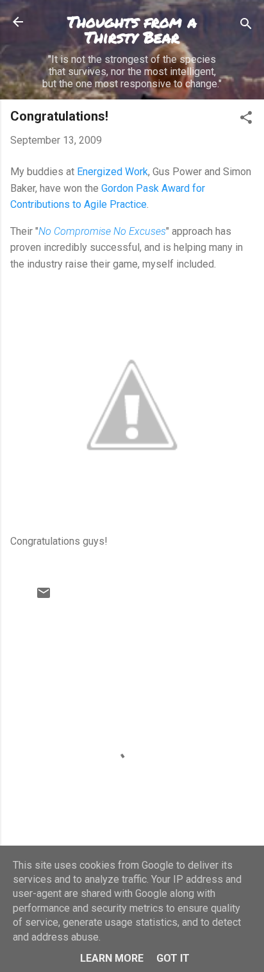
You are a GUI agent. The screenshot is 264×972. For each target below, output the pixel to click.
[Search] (246, 26)
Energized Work (112, 172)
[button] (246, 120)
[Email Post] (43, 597)
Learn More (112, 958)
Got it (173, 958)
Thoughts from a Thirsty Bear (132, 29)
